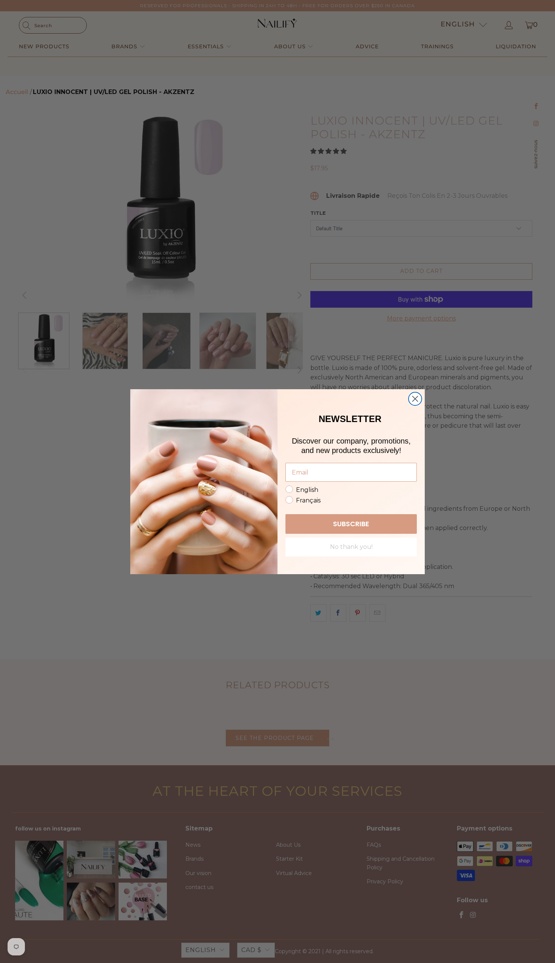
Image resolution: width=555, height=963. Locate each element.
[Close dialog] (415, 398)
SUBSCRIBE (351, 523)
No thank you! (351, 546)
